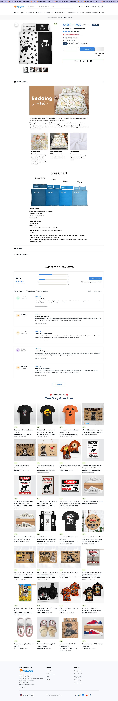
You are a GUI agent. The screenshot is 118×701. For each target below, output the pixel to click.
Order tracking (50, 674)
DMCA (48, 680)
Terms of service (78, 674)
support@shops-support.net (26, 684)
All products (53, 17)
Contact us (49, 670)
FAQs (48, 677)
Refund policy (77, 683)
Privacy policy (77, 670)
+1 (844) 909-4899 (24, 682)
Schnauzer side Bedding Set (41, 306)
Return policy (77, 680)
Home (47, 17)
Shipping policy (78, 677)
